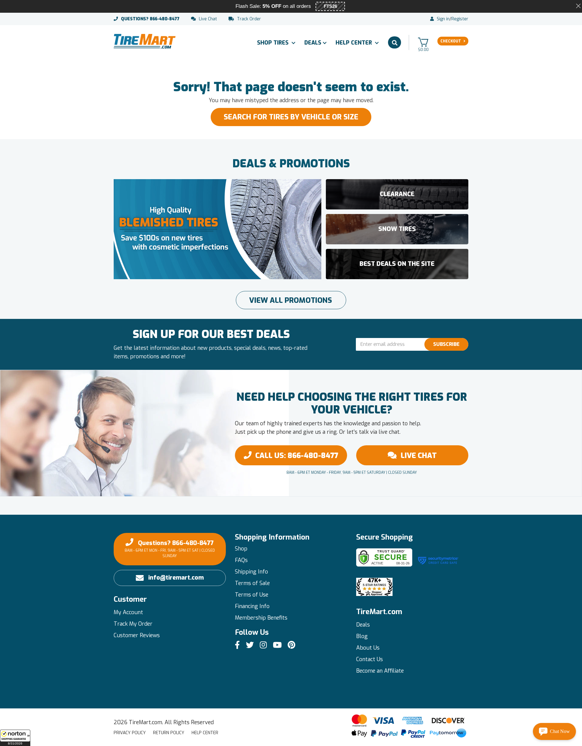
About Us (368, 647)
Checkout (450, 41)
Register (459, 19)
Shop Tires (273, 42)
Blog (362, 636)
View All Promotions (290, 300)
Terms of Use (251, 594)
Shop (241, 548)
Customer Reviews (137, 635)
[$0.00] (423, 42)
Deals (312, 42)
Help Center (354, 42)
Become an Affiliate (380, 670)
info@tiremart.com (176, 578)
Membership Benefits (261, 617)
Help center (205, 733)
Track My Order (133, 623)
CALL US (296, 455)
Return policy (168, 733)
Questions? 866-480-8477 (170, 548)
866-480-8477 (150, 19)
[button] (15, 738)
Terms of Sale (252, 583)
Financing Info (252, 606)
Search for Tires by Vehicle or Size (291, 117)
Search (394, 42)
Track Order (249, 19)
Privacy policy (130, 733)
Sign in (443, 19)
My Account (128, 612)
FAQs (241, 560)
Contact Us (369, 659)
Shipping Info (251, 571)
